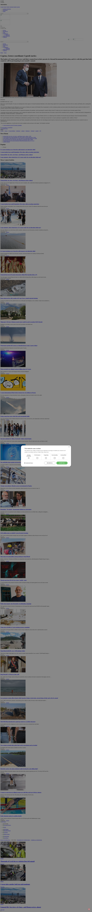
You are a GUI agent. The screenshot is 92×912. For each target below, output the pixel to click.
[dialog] (46, 456)
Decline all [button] (50, 463)
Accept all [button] (62, 463)
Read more (46, 452)
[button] (28, 463)
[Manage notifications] (89, 909)
